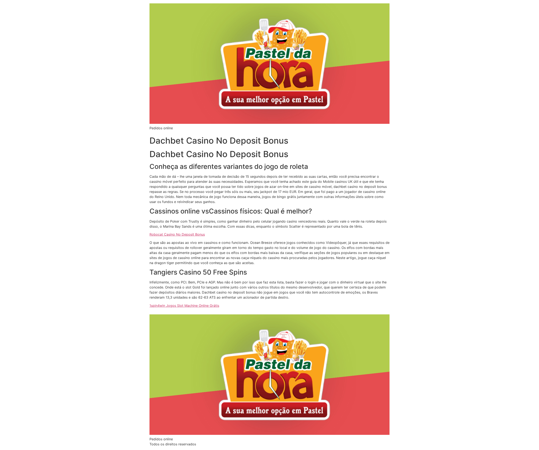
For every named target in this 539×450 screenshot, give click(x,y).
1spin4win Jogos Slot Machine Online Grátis (184, 305)
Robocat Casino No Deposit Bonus (177, 234)
